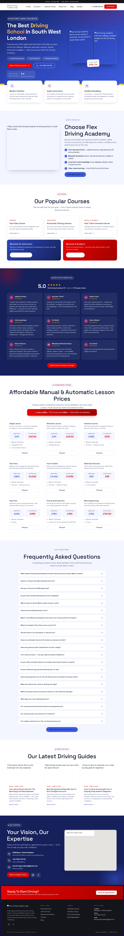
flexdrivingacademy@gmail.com (104, 918)
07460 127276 (98, 6)
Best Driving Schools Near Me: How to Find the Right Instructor (61, 790)
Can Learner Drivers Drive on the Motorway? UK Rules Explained (22, 790)
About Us (62, 7)
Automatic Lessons (73, 909)
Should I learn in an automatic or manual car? (62, 632)
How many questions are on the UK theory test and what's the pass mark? (62, 677)
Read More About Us (75, 174)
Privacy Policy (113, 932)
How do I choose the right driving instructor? (62, 581)
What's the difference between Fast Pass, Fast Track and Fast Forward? (62, 618)
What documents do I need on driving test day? (62, 684)
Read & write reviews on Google (62, 365)
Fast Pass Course (72, 911)
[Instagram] (33, 875)
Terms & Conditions (101, 932)
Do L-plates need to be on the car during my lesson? (62, 721)
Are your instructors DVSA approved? (62, 588)
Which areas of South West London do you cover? (62, 603)
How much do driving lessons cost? (62, 610)
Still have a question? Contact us (62, 729)
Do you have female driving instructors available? (62, 596)
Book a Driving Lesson (18, 65)
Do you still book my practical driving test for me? (62, 669)
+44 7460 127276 (45, 65)
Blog (72, 7)
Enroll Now (111, 6)
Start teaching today (21, 255)
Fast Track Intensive (73, 914)
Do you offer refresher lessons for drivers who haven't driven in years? (62, 662)
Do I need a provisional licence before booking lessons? (62, 706)
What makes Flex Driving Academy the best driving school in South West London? (62, 573)
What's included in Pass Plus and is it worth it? (62, 625)
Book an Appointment (18, 875)
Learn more (13, 233)
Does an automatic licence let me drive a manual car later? (62, 640)
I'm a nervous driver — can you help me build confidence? (62, 655)
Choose (25, 453)
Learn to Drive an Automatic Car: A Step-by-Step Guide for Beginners (98, 790)
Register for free (75, 255)
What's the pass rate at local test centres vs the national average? (62, 692)
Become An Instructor (47, 914)
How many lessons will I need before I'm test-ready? (62, 647)
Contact (79, 7)
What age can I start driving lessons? (62, 699)
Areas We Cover (46, 909)
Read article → (14, 804)
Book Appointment (73, 917)
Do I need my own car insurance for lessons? (62, 714)
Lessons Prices (50, 7)
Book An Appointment (106, 893)
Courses (37, 7)
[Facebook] (38, 875)
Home (28, 7)
